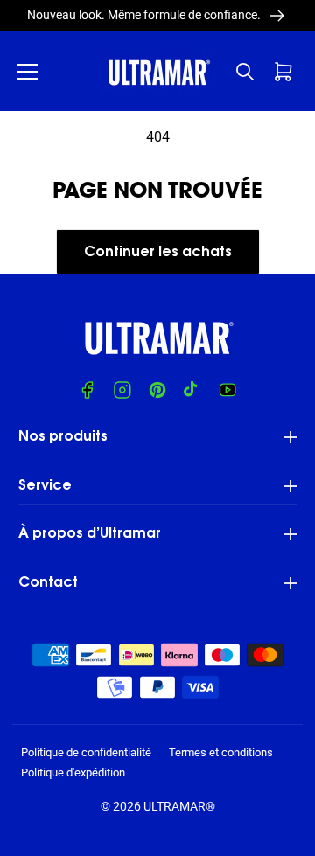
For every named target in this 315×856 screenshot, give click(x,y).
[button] (27, 71)
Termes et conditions (221, 752)
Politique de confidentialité (86, 752)
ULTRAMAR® (179, 806)
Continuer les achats (158, 253)
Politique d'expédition (73, 772)
